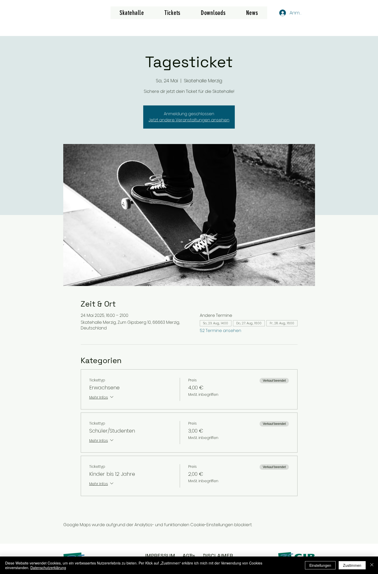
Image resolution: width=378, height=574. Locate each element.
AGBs (189, 555)
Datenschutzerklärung (48, 567)
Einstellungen (320, 565)
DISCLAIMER (218, 555)
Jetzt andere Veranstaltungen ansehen (189, 120)
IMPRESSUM (160, 555)
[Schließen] (372, 565)
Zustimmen (352, 565)
